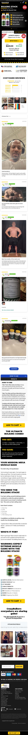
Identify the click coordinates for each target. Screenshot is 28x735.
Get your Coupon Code (20, 698)
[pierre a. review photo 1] (14, 289)
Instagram (10, 709)
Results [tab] (14, 379)
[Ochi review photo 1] (14, 238)
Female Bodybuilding (20, 697)
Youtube (5, 710)
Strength (17, 696)
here (19, 415)
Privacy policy (14, 723)
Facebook (18, 709)
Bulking (17, 693)
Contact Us (3, 690)
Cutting (17, 694)
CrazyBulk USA (11, 720)
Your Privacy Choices (6, 705)
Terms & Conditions (22, 723)
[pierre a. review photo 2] (3, 303)
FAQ (2, 694)
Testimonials (4, 700)
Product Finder (4, 696)
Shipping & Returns (5, 692)
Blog (4, 709)
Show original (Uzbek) (8, 310)
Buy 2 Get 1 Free (19, 690)
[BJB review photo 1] (14, 148)
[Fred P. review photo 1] (14, 194)
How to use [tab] (14, 376)
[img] (5, 121)
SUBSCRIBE (19, 666)
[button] (4, 8)
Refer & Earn (4, 704)
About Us (3, 697)
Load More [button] (14, 368)
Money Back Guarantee (6, 693)
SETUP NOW (13, 40)
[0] (23, 2)
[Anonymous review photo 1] (14, 339)
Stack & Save (18, 692)
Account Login (4, 698)
